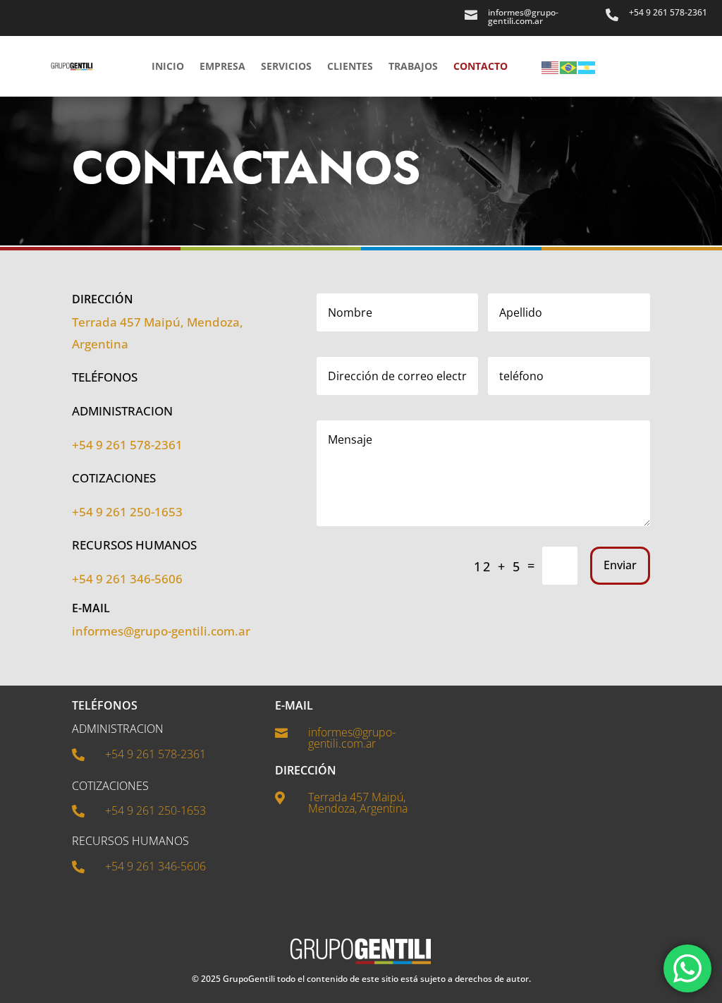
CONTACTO (480, 66)
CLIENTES (350, 66)
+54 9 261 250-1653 (127, 512)
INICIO (168, 66)
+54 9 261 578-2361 (668, 12)
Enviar (620, 565)
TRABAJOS (413, 66)
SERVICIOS (286, 66)
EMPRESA (222, 66)
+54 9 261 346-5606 (127, 579)
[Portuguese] (569, 66)
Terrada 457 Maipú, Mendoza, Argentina (358, 802)
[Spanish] (587, 66)
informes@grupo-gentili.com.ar (161, 631)
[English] (551, 66)
